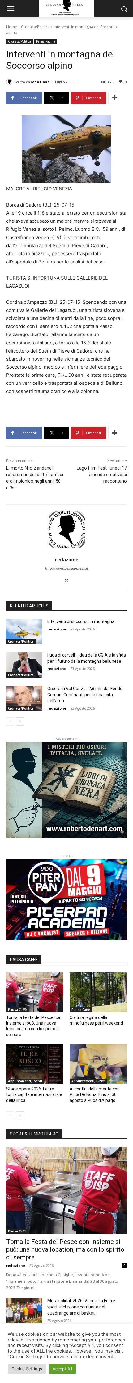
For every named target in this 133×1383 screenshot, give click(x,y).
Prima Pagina (45, 41)
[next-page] (20, 721)
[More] (114, 98)
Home (11, 27)
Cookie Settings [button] (26, 1368)
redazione (40, 82)
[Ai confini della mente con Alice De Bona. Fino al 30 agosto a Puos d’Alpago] (98, 1064)
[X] (66, 579)
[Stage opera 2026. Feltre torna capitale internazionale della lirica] (34, 1064)
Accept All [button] (62, 1368)
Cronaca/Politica (35, 27)
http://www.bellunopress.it (66, 568)
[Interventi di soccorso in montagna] (24, 631)
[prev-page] (10, 721)
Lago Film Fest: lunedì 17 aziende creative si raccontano (102, 474)
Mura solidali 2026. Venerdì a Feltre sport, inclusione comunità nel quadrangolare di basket (81, 1307)
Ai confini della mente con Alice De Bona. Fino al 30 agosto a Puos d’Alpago (95, 1094)
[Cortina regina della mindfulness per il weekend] (98, 992)
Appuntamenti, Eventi (25, 1081)
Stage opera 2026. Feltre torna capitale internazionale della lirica (34, 1094)
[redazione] (10, 82)
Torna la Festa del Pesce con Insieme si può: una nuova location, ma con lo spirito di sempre (65, 1249)
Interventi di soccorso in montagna (80, 621)
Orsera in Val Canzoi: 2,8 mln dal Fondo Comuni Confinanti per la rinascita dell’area (84, 694)
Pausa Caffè (17, 1010)
